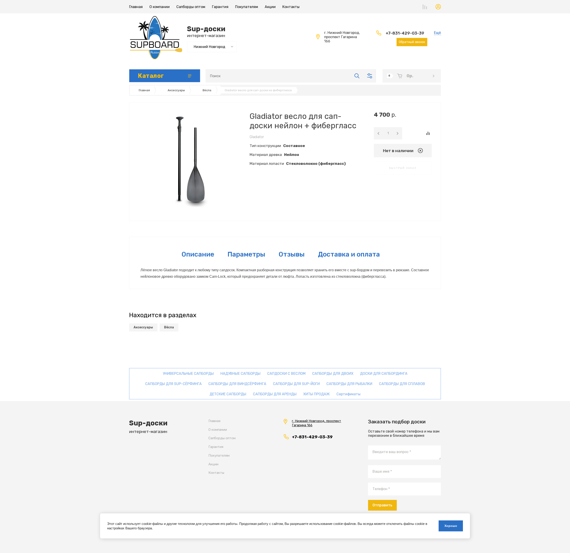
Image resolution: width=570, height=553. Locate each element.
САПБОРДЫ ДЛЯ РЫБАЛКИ (349, 384)
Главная (136, 7)
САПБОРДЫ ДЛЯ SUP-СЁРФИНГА (173, 384)
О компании (159, 7)
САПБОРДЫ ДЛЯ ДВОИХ (332, 373)
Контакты (290, 7)
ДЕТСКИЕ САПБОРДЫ (228, 394)
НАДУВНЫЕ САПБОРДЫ (240, 373)
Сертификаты (348, 394)
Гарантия (220, 7)
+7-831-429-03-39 (405, 33)
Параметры (246, 254)
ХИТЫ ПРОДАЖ (316, 394)
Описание (197, 254)
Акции (270, 7)
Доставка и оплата (349, 254)
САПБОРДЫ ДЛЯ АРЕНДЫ (275, 394)
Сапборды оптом (190, 7)
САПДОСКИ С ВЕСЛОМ (286, 373)
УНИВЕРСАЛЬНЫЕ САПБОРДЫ (188, 373)
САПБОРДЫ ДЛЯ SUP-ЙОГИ (296, 384)
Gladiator (257, 137)
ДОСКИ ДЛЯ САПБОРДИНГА (383, 373)
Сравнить (428, 133)
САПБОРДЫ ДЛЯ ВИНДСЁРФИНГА (237, 384)
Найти (356, 76)
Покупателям (246, 7)
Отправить (382, 505)
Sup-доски (206, 29)
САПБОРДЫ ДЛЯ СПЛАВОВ (402, 384)
